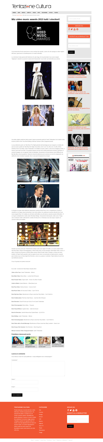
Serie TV (41, 425)
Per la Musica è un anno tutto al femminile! (58, 345)
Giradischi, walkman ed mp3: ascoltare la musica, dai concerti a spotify (79, 128)
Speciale (70, 440)
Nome (13, 379)
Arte (40, 410)
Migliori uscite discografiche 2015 (30, 345)
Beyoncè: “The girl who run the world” (44, 345)
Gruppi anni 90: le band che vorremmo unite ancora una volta (78, 92)
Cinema (41, 412)
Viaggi (40, 432)
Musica (41, 421)
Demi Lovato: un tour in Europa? (18, 345)
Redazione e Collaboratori (62, 440)
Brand (32, 440)
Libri (40, 419)
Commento (15, 360)
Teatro (40, 428)
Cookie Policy (43, 440)
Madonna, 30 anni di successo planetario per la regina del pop (78, 148)
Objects (41, 423)
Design (41, 414)
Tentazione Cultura (32, 7)
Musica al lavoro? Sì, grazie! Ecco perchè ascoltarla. (79, 109)
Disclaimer (49, 440)
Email (13, 386)
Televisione (42, 430)
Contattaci (37, 440)
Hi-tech (41, 416)
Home (54, 440)
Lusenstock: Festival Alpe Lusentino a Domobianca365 (77, 76)
